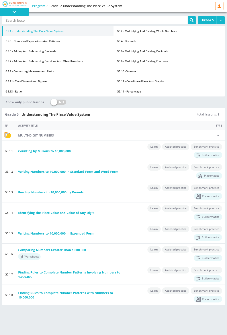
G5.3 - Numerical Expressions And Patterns (33, 41)
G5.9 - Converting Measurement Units (30, 71)
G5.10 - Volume (126, 71)
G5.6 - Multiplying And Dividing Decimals (142, 51)
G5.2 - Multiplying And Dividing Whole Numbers (147, 31)
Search (192, 20)
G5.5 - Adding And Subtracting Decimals (31, 51)
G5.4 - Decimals (126, 41)
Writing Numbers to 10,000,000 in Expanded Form (56, 233)
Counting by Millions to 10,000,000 (44, 151)
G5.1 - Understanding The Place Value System (34, 31)
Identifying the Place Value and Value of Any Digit (56, 213)
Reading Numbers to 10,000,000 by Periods (51, 192)
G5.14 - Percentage (129, 91)
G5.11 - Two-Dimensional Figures (26, 81)
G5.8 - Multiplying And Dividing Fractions (142, 61)
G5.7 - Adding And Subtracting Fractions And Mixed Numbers (44, 61)
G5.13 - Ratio (14, 91)
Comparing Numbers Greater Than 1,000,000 (52, 250)
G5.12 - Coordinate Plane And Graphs (140, 81)
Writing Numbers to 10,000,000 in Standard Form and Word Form (68, 171)
